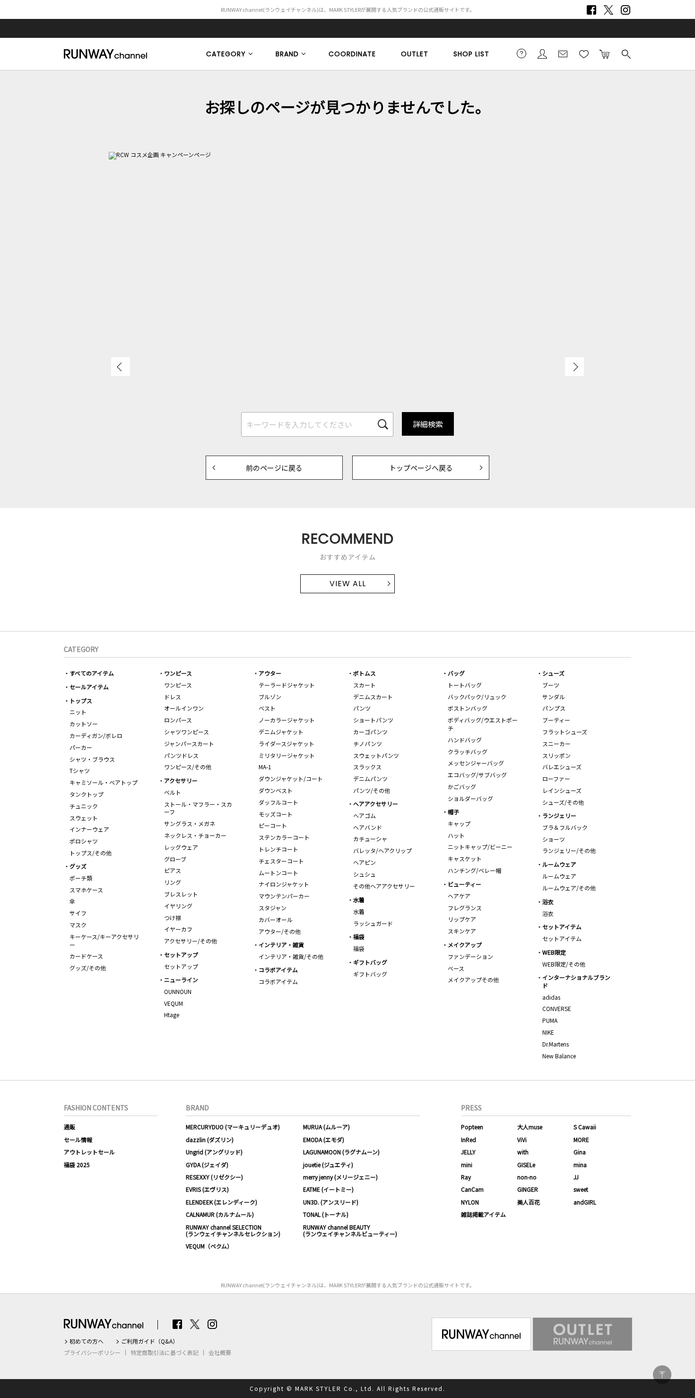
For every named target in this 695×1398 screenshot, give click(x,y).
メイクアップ (465, 945)
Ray (466, 1177)
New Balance (559, 1056)
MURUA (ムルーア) (326, 1127)
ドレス (172, 697)
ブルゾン (270, 697)
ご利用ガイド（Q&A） (149, 1341)
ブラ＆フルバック (565, 827)
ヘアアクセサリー (375, 804)
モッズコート (276, 814)
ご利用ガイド (521, 53)
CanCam (472, 1189)
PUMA (549, 1020)
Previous (120, 366)
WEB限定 (554, 952)
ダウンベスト (276, 790)
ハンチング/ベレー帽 (474, 870)
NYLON (470, 1202)
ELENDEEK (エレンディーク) (221, 1202)
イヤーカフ (178, 929)
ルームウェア (559, 864)
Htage (171, 1015)
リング (172, 882)
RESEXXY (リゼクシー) (214, 1177)
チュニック (84, 806)
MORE (581, 1139)
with (523, 1152)
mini (466, 1165)
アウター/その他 (280, 931)
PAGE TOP (662, 1374)
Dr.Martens (555, 1044)
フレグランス (465, 908)
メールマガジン (563, 53)
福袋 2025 (77, 1165)
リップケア (462, 919)
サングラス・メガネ (189, 823)
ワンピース (178, 673)
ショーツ (553, 839)
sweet (580, 1189)
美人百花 (528, 1202)
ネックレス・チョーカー (195, 835)
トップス (81, 700)
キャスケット (465, 858)
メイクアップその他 (473, 980)
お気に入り (584, 53)
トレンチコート (278, 849)
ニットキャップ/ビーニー (480, 847)
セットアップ (181, 954)
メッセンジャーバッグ (476, 763)
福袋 (359, 936)
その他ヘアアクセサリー (384, 886)
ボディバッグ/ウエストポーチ (483, 724)
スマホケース (86, 890)
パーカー (81, 747)
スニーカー (556, 743)
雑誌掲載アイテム (483, 1214)
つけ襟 (172, 918)
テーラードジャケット (287, 685)
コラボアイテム (278, 970)
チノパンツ (367, 743)
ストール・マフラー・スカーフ (198, 808)
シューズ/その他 (563, 802)
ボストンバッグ (467, 708)
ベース (456, 968)
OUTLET (414, 54)
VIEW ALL (348, 583)
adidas (551, 997)
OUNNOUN (177, 991)
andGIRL (584, 1202)
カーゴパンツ (370, 732)
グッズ (78, 866)
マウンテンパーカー (284, 896)
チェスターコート (281, 861)
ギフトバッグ (370, 962)
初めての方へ (87, 1341)
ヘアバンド (367, 827)
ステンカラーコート (284, 837)
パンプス (553, 708)
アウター (270, 673)
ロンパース (178, 720)
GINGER (527, 1189)
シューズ (553, 673)
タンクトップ (87, 794)
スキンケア (462, 931)
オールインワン (184, 708)
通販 (69, 1127)
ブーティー (556, 720)
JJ (576, 1177)
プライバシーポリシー (92, 1352)
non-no (527, 1177)
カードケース (86, 956)
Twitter (608, 10)
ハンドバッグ (465, 740)
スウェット (84, 818)
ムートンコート (278, 873)
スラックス (367, 767)
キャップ (459, 823)
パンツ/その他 (371, 790)
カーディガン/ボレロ (96, 735)
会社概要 (219, 1352)
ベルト (172, 792)
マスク (78, 925)
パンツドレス (181, 755)
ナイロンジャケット (284, 884)
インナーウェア (89, 829)
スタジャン (273, 908)
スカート (364, 685)
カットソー (84, 724)
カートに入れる (604, 53)
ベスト (267, 708)
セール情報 (78, 1139)
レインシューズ (562, 790)
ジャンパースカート (189, 743)
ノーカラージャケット (287, 720)
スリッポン (556, 755)
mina (580, 1165)
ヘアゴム (364, 815)
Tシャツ (80, 770)
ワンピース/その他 (187, 767)
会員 (542, 53)
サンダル (553, 697)
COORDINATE (352, 54)
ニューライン (181, 980)
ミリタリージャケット (287, 755)
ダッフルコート (278, 802)
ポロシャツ (84, 841)
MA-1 (265, 767)
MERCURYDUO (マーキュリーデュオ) (233, 1127)
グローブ (175, 859)
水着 (359, 900)
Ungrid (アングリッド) (214, 1152)
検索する (625, 53)
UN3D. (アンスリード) (330, 1202)
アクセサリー (181, 780)
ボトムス (364, 673)
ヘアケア (459, 896)
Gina (579, 1152)
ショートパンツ (373, 720)
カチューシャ (370, 839)
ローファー (556, 778)
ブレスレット (181, 894)
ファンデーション (470, 956)
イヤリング (178, 906)
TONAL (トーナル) (325, 1214)
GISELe (526, 1165)
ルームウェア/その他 (569, 888)
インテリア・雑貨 (281, 945)
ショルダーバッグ (470, 798)
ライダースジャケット (286, 743)
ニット (78, 712)
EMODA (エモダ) (323, 1139)
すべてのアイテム (92, 673)
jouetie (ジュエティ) (328, 1165)
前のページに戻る (274, 468)
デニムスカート (373, 697)
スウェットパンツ (376, 755)
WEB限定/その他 (563, 964)
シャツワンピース (186, 732)
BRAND (287, 54)
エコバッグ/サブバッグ (477, 775)
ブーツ (550, 685)
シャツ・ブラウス (92, 759)
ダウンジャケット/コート (291, 778)
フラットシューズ (564, 732)
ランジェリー (559, 815)
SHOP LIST (471, 54)
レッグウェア (181, 847)
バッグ (456, 673)
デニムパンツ (370, 778)
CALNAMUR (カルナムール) (220, 1214)
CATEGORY (226, 54)
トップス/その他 (91, 853)
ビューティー (464, 884)
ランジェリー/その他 (569, 850)
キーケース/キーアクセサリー (104, 940)
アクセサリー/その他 (190, 941)
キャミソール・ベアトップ (104, 782)
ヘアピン (364, 862)
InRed (468, 1139)
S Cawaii (584, 1127)
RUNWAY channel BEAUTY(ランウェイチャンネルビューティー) (350, 1230)
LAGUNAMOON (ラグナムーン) (341, 1152)
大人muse (529, 1127)
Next (574, 366)
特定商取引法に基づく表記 (164, 1352)
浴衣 (548, 901)
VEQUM (173, 1003)
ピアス (172, 870)
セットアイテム (562, 927)
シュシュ (364, 874)
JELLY (468, 1152)
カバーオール (276, 919)
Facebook (591, 10)
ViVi (522, 1139)
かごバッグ (462, 787)
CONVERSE (556, 1008)
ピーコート (273, 825)
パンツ (362, 708)
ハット (456, 835)
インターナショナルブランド (576, 981)
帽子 (453, 812)
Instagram (625, 10)
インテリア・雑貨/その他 (291, 956)
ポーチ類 (81, 878)
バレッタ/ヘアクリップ (382, 850)
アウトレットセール (89, 1152)
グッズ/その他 (88, 968)
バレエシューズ (562, 767)
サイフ (78, 913)
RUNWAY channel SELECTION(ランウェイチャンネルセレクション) (233, 1230)
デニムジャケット (281, 732)
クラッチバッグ (467, 751)
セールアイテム (89, 687)
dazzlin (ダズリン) (210, 1139)
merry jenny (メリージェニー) (340, 1177)
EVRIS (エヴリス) (207, 1189)
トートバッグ (465, 685)
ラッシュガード (373, 923)
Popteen (472, 1127)
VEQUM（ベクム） (209, 1246)
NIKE (548, 1032)
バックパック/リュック (477, 697)
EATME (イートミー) (328, 1189)
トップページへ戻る (421, 468)
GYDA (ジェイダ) (207, 1165)
